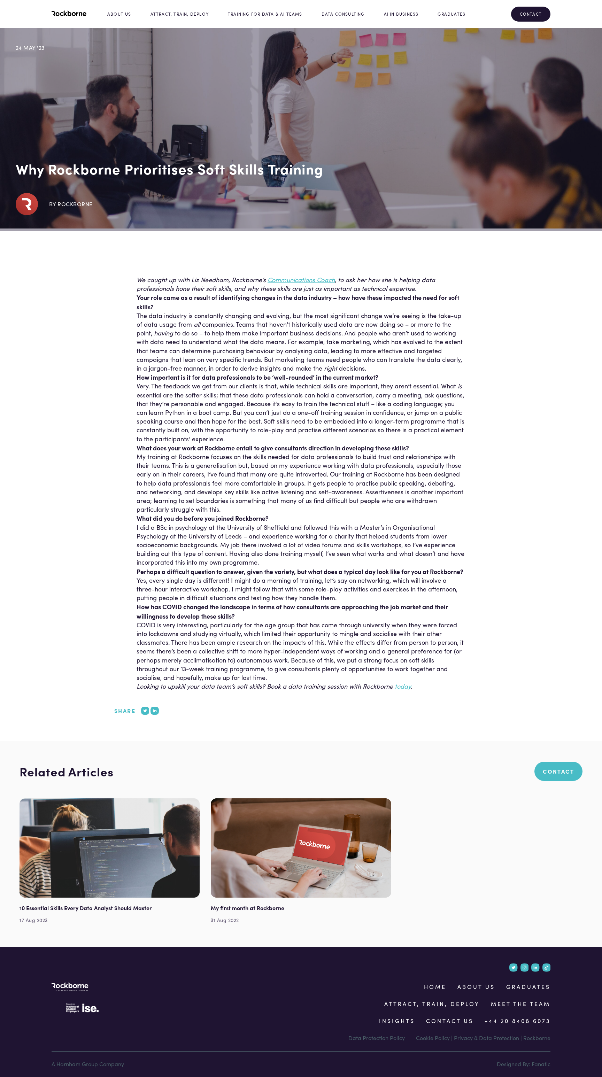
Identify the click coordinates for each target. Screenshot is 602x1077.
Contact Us (449, 1020)
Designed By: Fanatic (523, 1064)
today (403, 686)
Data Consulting (343, 14)
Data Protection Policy (376, 1037)
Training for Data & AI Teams (265, 14)
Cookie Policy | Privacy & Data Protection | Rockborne (483, 1037)
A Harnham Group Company (88, 1064)
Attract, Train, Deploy (179, 14)
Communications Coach (301, 280)
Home (435, 986)
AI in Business (401, 14)
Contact (531, 14)
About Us (119, 14)
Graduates (451, 14)
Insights (397, 1020)
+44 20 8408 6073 (517, 1020)
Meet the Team (520, 1003)
